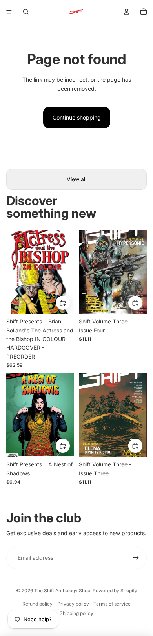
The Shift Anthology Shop (62, 590)
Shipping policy (76, 613)
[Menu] (9, 12)
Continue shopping (77, 117)
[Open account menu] (126, 11)
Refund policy (37, 604)
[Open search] (26, 11)
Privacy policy (73, 604)
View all (76, 179)
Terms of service (112, 604)
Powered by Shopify (115, 590)
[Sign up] (135, 557)
